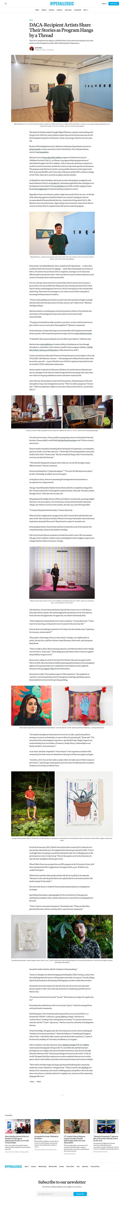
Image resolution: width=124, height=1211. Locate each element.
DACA (39, 1082)
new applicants (41, 189)
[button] (85, 10)
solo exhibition (46, 344)
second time (59, 186)
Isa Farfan (38, 48)
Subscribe (113, 4)
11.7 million (84, 1045)
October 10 (55, 183)
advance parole (35, 149)
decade (57, 269)
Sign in (104, 3)
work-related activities (83, 333)
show (81, 538)
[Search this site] (6, 3)
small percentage (68, 1045)
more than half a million (52, 157)
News (31, 20)
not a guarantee (42, 152)
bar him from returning (67, 440)
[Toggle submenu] (88, 9)
